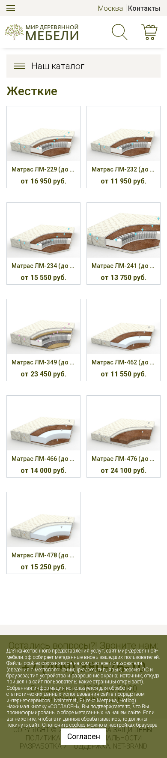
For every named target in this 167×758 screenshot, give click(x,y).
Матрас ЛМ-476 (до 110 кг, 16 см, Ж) (123, 458)
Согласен (83, 736)
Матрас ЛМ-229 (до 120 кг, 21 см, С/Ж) (43, 169)
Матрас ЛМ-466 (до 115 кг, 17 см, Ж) (43, 458)
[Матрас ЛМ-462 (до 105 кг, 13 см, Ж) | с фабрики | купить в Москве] (123, 326)
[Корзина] (151, 32)
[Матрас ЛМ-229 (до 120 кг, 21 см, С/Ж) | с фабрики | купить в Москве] (43, 133)
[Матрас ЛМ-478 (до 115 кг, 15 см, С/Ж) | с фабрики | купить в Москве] (43, 519)
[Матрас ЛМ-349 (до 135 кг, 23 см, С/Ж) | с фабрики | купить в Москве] (43, 326)
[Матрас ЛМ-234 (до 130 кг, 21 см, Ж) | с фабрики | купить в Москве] (43, 230)
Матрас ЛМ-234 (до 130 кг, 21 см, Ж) (43, 265)
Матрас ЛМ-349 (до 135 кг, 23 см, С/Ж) (43, 362)
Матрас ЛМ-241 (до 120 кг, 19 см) (123, 265)
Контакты (144, 8)
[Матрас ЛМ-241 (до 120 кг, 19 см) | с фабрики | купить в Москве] (123, 230)
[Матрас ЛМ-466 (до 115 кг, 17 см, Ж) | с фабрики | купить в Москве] (43, 423)
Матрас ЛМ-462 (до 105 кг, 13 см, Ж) (123, 362)
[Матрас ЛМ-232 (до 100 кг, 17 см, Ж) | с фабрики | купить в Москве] (123, 133)
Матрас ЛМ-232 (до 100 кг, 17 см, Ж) (123, 169)
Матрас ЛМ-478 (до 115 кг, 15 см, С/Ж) (43, 555)
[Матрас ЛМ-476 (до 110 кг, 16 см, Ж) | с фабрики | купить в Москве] (123, 423)
